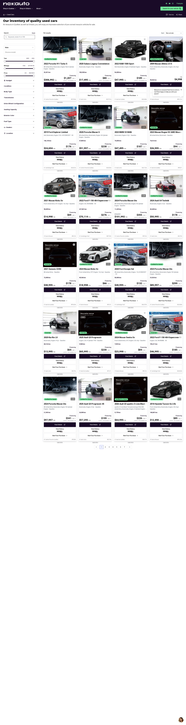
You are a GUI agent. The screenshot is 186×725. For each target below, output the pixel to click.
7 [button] (124, 447)
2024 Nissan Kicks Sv (88, 269)
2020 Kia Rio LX (51, 337)
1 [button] (101, 447)
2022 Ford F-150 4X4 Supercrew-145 (95, 200)
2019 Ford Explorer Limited (56, 132)
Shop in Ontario (25, 8)
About (38, 8)
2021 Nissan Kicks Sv (53, 200)
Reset (33, 33)
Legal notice (60, 102)
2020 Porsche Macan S (89, 132)
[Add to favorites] (74, 39)
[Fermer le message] (181, 89)
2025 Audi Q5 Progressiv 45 (91, 404)
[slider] (5, 61)
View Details (58, 84)
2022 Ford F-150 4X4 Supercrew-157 (166, 337)
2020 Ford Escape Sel (124, 269)
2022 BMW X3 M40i (123, 132)
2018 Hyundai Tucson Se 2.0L (163, 404)
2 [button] (105, 447)
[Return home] (4, 14)
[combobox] (19, 47)
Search (6, 33)
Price (5, 73)
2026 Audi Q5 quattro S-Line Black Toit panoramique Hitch (140, 404)
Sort (162, 33)
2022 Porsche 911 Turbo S (55, 64)
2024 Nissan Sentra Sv (125, 337)
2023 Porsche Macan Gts (161, 269)
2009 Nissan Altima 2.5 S (161, 64)
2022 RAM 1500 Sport (124, 64)
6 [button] (120, 447)
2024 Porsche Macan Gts (126, 200)
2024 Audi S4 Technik (159, 200)
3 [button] (109, 447)
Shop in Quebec (8, 8)
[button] (130, 447)
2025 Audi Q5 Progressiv (90, 337)
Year (5, 58)
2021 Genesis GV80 (52, 269)
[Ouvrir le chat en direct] (181, 720)
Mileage (6, 65)
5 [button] (116, 447)
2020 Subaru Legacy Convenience (94, 64)
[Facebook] (166, 3)
